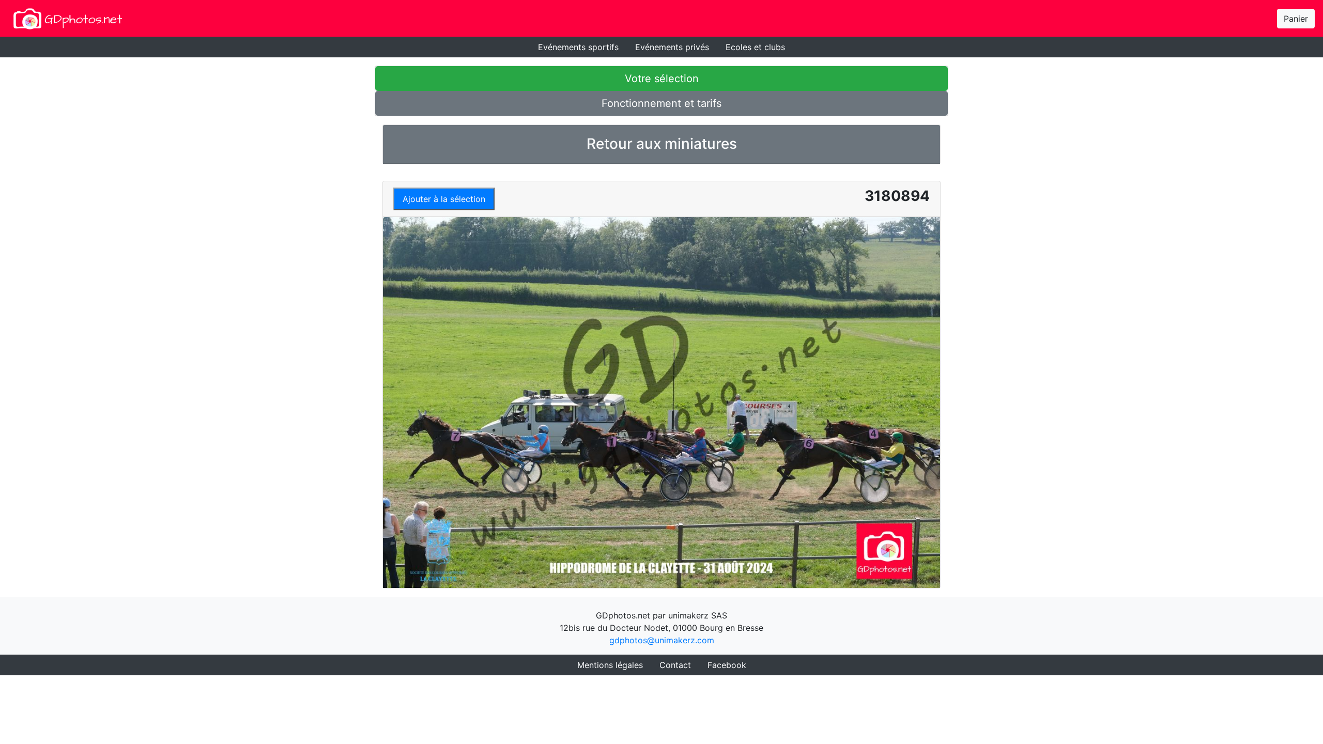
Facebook (726, 665)
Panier (1296, 18)
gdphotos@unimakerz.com (661, 640)
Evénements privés (672, 47)
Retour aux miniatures (662, 143)
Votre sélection (662, 78)
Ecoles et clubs (755, 47)
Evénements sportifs (578, 47)
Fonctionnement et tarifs (661, 103)
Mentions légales (610, 665)
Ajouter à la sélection (444, 199)
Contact (675, 665)
